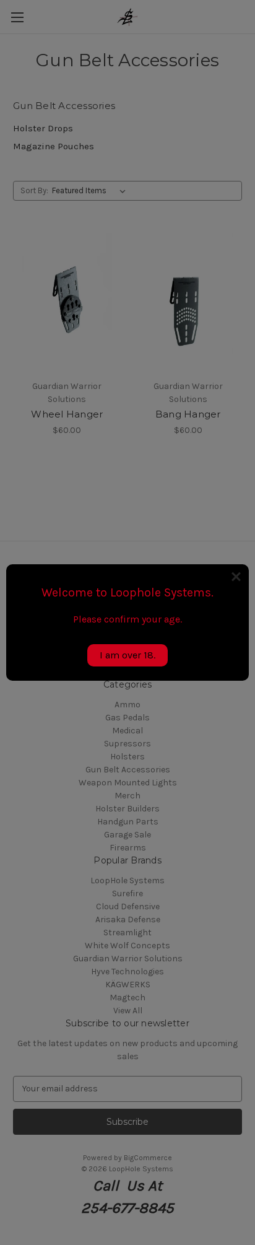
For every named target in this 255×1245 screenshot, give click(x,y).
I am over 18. (127, 655)
